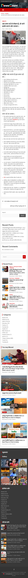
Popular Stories (17, 266)
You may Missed (7, 347)
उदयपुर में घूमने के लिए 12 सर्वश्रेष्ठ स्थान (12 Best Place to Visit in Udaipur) (17, 289)
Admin (10, 29)
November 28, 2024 (14, 283)
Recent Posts (7, 264)
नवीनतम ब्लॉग (5, 522)
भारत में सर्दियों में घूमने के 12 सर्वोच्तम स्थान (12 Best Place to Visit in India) (17, 298)
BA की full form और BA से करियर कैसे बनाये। (12, 240)
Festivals (11, 278)
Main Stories (5, 330)
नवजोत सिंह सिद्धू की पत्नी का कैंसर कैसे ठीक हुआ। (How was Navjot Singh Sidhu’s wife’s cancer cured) (17, 272)
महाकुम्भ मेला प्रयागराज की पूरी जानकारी (10, 231)
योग (4, 177)
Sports (4, 336)
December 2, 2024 (13, 276)
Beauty (4, 317)
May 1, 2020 (5, 29)
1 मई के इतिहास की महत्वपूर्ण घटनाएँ (11, 201)
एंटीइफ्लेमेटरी (15, 119)
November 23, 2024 (14, 301)
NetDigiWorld (9, 574)
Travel (11, 285)
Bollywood (4, 319)
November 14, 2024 (11, 562)
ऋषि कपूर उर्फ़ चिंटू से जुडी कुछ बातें (17, 206)
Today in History (6, 338)
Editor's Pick (5, 321)
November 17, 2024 (14, 308)
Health (4, 21)
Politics (4, 332)
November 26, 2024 (14, 292)
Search (4, 212)
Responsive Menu (25, 1)
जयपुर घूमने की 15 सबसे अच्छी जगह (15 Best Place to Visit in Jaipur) (16, 559)
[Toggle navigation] (3, 10)
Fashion (4, 325)
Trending (11, 267)
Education (12, 303)
